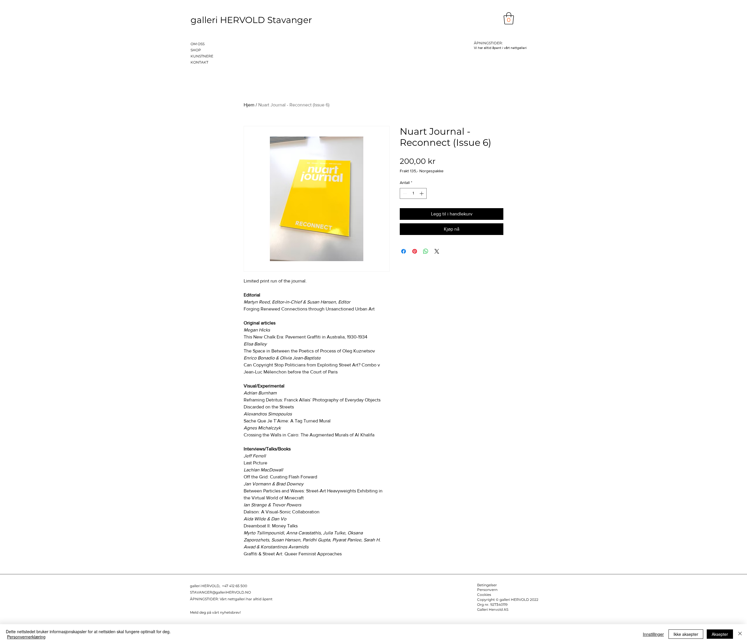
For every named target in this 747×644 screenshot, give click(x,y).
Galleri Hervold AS (492, 609)
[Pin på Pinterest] (414, 251)
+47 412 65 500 (234, 586)
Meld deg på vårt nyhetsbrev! (215, 612)
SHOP (196, 50)
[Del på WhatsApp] (425, 251)
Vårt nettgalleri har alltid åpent (246, 599)
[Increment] (422, 193)
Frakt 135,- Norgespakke (422, 171)
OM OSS (198, 44)
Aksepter (720, 634)
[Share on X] (436, 251)
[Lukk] (739, 634)
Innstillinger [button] (653, 634)
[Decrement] (404, 193)
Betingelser (487, 585)
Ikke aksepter (685, 634)
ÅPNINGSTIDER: (205, 599)
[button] (509, 18)
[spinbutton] (413, 193)
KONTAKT (199, 62)
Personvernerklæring (26, 637)
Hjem (249, 104)
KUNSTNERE (202, 56)
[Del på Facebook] (403, 251)
